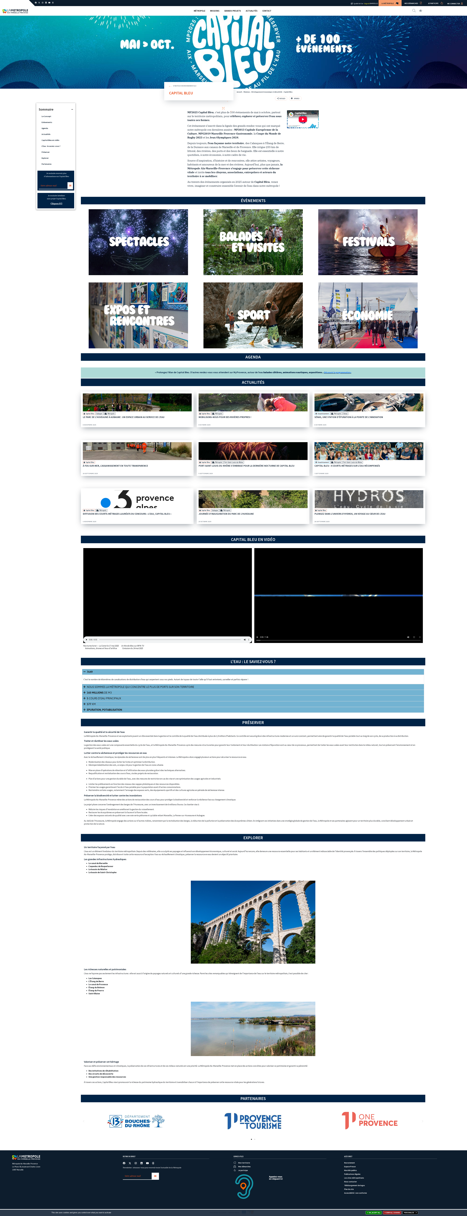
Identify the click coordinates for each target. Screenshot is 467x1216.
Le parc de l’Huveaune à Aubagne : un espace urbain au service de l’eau (123, 417)
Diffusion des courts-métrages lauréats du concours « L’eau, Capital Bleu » (127, 513)
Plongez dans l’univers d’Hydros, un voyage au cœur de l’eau (349, 513)
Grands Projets (232, 10)
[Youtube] (49, 2)
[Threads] (52, 2)
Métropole (199, 10)
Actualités (251, 10)
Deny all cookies (393, 1213)
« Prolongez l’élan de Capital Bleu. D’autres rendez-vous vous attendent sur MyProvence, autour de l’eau (239, 372)
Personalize (409, 1213)
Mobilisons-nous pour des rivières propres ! (225, 417)
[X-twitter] (39, 2)
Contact (266, 10)
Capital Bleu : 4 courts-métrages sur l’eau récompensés (347, 465)
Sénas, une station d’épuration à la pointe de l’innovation (348, 417)
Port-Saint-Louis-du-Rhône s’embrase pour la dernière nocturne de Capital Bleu (246, 465)
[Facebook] (35, 2)
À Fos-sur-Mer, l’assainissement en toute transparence (115, 465)
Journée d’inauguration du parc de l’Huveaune (226, 513)
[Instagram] (42, 2)
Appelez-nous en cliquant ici (276, 1177)
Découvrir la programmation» (337, 372)
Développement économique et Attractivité (266, 92)
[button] (295, 98)
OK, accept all (374, 1213)
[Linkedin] (46, 2)
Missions (214, 10)
